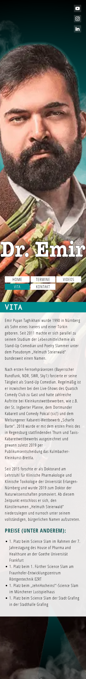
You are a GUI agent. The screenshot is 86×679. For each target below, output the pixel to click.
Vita (17, 286)
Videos (68, 279)
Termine (43, 279)
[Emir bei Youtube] (77, 8)
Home (17, 279)
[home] (43, 249)
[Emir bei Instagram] (77, 18)
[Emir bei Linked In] (77, 29)
